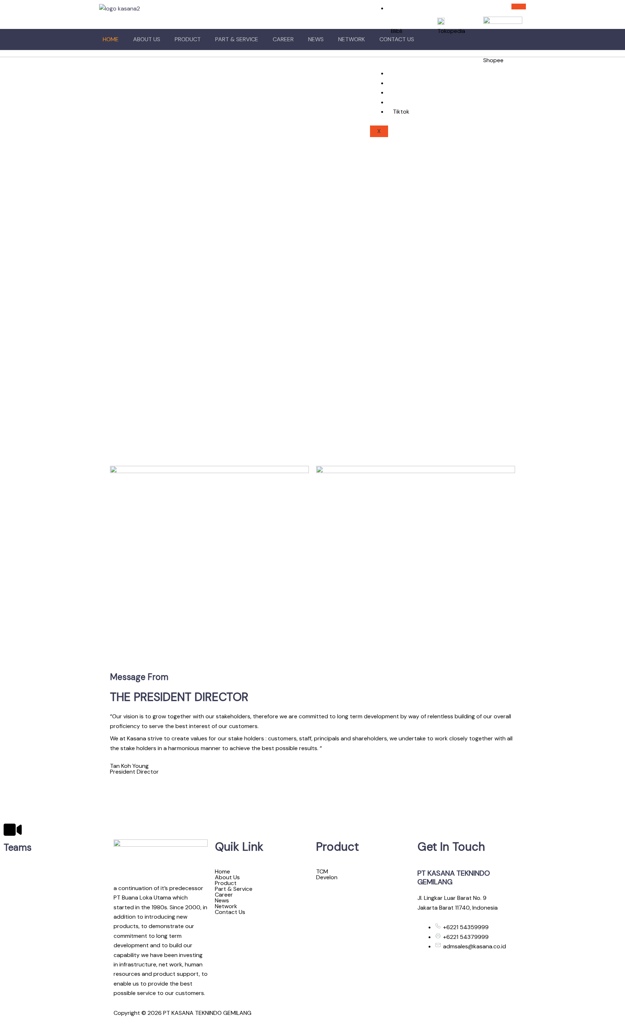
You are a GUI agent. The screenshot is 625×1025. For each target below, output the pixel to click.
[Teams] (13, 830)
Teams (17, 847)
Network (351, 39)
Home (111, 39)
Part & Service (236, 39)
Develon (326, 877)
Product (188, 39)
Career (283, 39)
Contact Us (230, 912)
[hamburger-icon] (518, 6)
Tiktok (401, 111)
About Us (146, 39)
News (316, 39)
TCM (322, 872)
